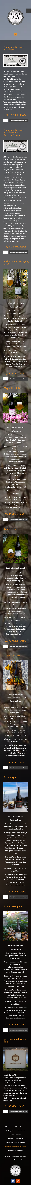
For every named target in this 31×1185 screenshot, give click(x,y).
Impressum (23, 1127)
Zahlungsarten (10, 1131)
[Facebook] (13, 1181)
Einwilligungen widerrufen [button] (15, 1150)
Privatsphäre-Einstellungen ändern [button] (15, 1142)
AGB (15, 1127)
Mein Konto (8, 1127)
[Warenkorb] (28, 11)
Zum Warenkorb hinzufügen (18, 121)
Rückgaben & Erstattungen (15, 1138)
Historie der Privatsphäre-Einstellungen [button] (15, 1146)
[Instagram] (18, 1181)
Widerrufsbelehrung (15, 1135)
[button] (15, 34)
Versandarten (21, 1131)
